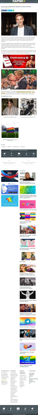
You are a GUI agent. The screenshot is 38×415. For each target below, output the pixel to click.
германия (4, 146)
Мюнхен (9, 146)
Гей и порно (23, 261)
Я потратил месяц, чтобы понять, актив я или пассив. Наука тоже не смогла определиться (28, 196)
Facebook (5, 10)
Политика (23, 146)
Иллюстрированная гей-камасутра (28, 209)
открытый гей (16, 146)
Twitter (10, 10)
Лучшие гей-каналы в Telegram (27, 326)
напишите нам (3, 379)
